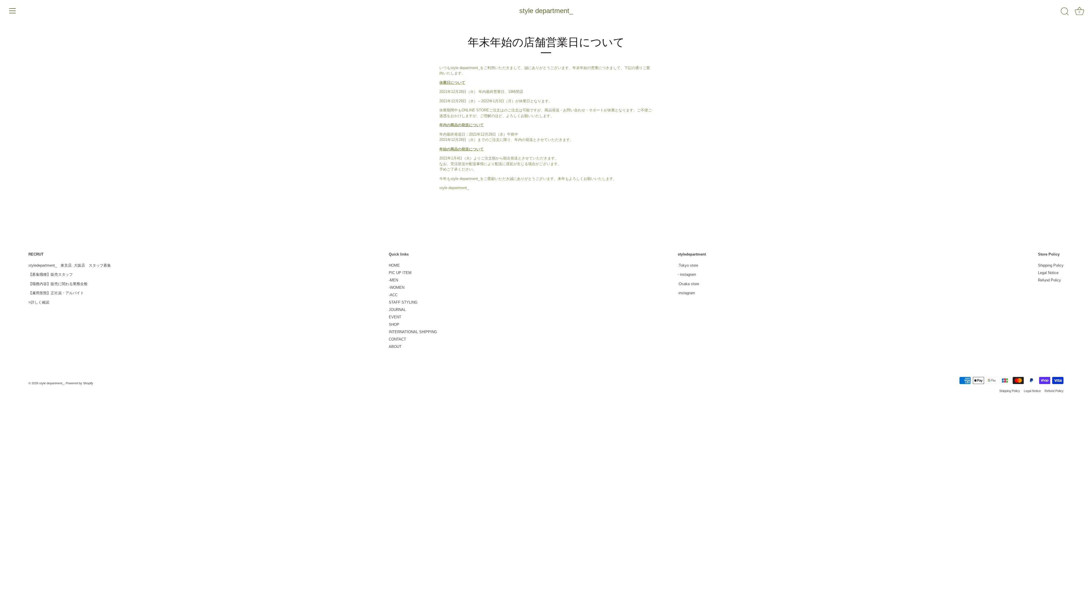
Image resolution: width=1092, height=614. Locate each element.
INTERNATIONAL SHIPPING (413, 332)
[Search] (1064, 11)
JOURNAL (397, 310)
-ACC (393, 295)
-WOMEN (396, 287)
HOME (394, 265)
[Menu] (12, 11)
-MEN (393, 280)
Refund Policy (1049, 280)
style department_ (546, 10)
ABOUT (395, 347)
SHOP (394, 324)
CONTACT (397, 339)
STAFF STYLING (403, 302)
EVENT (395, 317)
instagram (688, 274)
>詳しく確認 (38, 302)
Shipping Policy (1051, 265)
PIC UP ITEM (400, 273)
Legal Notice (1048, 273)
